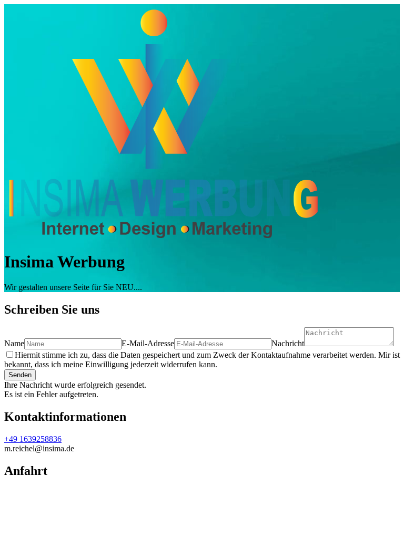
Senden (20, 375)
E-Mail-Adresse (148, 343)
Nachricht (287, 343)
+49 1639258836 (33, 438)
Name (14, 343)
